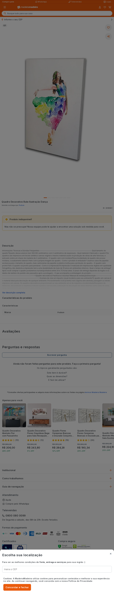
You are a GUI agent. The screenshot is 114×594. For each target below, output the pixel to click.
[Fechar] (110, 553)
